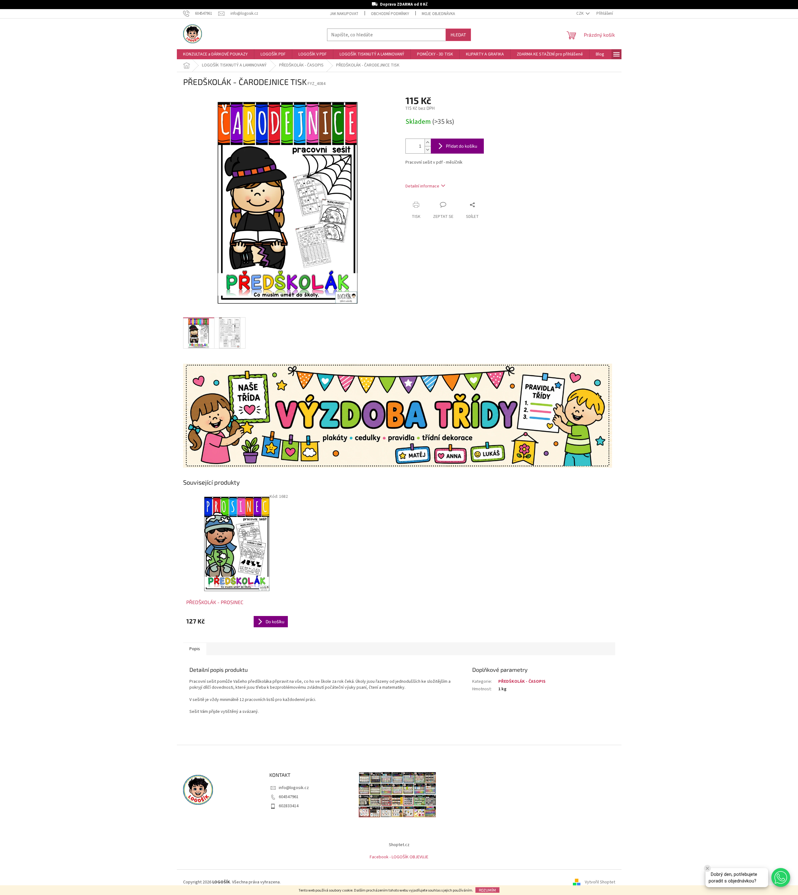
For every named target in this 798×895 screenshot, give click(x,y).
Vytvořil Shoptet (600, 882)
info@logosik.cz (294, 788)
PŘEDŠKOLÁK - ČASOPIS (522, 681)
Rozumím (487, 890)
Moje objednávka (438, 14)
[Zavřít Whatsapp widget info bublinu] (707, 868)
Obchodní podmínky (390, 14)
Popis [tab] (194, 649)
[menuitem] (215, 54)
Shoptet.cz (399, 845)
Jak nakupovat (344, 14)
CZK (580, 13)
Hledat (458, 34)
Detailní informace (422, 186)
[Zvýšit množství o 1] (428, 142)
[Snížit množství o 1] (428, 149)
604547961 (289, 797)
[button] (780, 877)
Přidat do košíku (461, 146)
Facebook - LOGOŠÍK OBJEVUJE (399, 857)
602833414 (289, 806)
